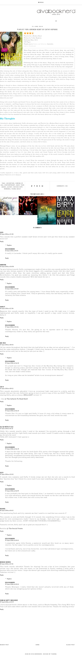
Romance (7, 189)
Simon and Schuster (40, 44)
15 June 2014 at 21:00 (6, 234)
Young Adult (16, 189)
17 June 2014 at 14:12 (6, 428)
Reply (2, 241)
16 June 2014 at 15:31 (11, 250)
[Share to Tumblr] (39, 186)
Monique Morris (5, 562)
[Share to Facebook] (34, 186)
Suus (1, 232)
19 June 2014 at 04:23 (12, 411)
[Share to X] (31, 186)
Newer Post (4, 644)
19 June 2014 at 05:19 (12, 540)
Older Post (70, 644)
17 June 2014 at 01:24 (12, 327)
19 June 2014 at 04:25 (12, 449)
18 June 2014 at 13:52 (6, 564)
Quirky (9, 187)
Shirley (2, 307)
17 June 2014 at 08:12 (6, 388)
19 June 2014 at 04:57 (12, 491)
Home (38, 644)
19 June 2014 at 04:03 (12, 363)
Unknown (3, 265)
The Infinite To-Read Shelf (17, 399)
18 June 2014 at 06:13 (6, 510)
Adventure (10, 183)
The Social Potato (16, 528)
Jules (2, 472)
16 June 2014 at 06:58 (7, 266)
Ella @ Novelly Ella (6, 427)
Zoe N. (2, 387)
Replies (9, 245)
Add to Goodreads (30, 46)
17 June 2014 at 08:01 (6, 344)
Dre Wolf (3, 343)
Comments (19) (62, 186)
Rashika (2, 509)
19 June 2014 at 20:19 (7, 602)
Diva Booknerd (10, 249)
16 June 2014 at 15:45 (11, 289)
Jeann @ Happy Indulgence (9, 600)
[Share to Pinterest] (37, 186)
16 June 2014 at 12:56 (6, 308)
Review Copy (18, 187)
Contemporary (9, 185)
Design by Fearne (50, 654)
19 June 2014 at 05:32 (12, 584)
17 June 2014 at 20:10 (6, 474)
